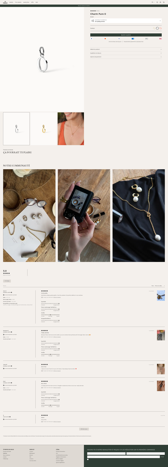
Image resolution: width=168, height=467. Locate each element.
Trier (153, 285)
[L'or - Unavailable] (154, 28)
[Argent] (157, 28)
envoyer (162, 456)
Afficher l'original (57, 297)
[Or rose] (160, 28)
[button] (95, 11)
